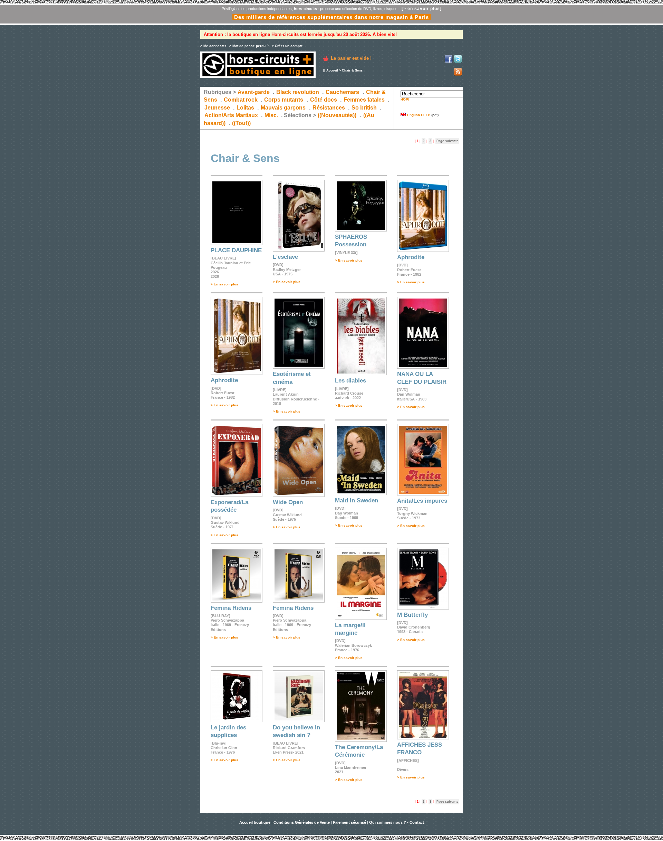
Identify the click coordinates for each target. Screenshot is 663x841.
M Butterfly (412, 615)
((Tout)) (241, 123)
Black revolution (297, 92)
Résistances (329, 108)
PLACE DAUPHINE (236, 250)
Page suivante (447, 141)
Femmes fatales (364, 100)
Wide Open (288, 502)
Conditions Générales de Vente (301, 822)
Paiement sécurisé (349, 822)
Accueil (332, 70)
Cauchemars (342, 92)
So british (364, 108)
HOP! (405, 99)
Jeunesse (217, 108)
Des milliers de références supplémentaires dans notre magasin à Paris (331, 17)
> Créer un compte (287, 46)
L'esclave (285, 257)
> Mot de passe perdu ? (249, 46)
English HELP (418, 115)
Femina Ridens (231, 608)
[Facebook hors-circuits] (448, 62)
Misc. (271, 115)
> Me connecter (213, 46)
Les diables (350, 380)
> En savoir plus (224, 284)
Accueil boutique (255, 822)
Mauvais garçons (283, 108)
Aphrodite (410, 257)
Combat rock (241, 100)
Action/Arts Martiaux (231, 115)
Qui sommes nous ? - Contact (396, 822)
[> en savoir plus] (422, 8)
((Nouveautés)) (337, 115)
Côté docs (323, 100)
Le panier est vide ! (351, 58)
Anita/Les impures (422, 501)
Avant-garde (254, 92)
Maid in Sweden (356, 500)
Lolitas (245, 108)
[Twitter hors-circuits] (458, 62)
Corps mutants (284, 100)
